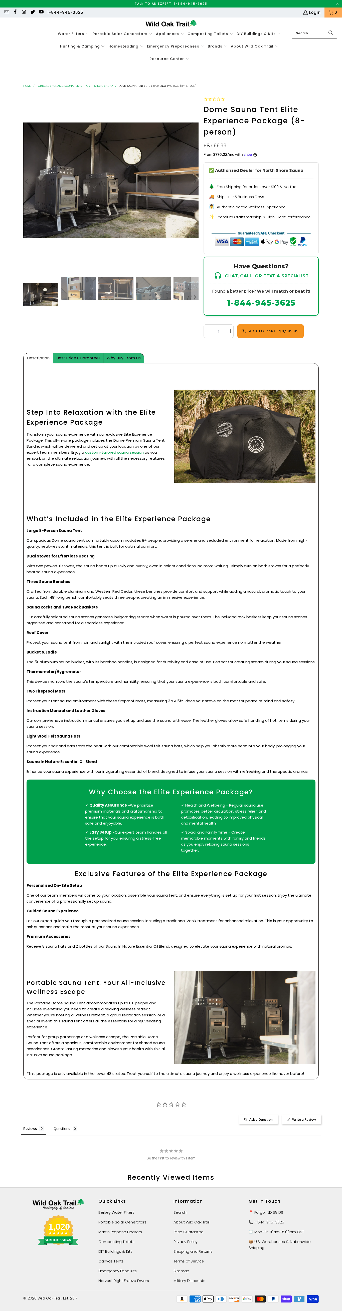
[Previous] (27, 181)
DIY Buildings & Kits (115, 1251)
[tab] (38, 358)
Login (315, 12)
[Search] (330, 33)
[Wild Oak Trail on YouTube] (41, 12)
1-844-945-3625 (65, 12)
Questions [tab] (62, 1128)
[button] (73, 34)
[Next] (195, 181)
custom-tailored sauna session (114, 452)
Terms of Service (189, 1261)
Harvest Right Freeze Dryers (123, 1280)
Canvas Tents (111, 1261)
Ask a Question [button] (261, 1119)
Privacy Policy (186, 1241)
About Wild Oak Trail (192, 1222)
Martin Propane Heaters (120, 1231)
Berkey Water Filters (116, 1212)
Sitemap (181, 1270)
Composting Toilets (116, 1241)
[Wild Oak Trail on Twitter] (32, 12)
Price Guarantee (189, 1231)
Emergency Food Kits (117, 1270)
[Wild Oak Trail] (171, 24)
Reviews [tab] (30, 1128)
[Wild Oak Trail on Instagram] (23, 12)
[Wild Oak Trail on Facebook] (15, 12)
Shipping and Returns (193, 1251)
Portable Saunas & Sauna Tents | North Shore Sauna (75, 86)
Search (180, 1212)
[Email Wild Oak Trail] (6, 12)
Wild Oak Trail (49, 1298)
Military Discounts (189, 1280)
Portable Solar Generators (122, 1222)
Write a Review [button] (304, 1119)
